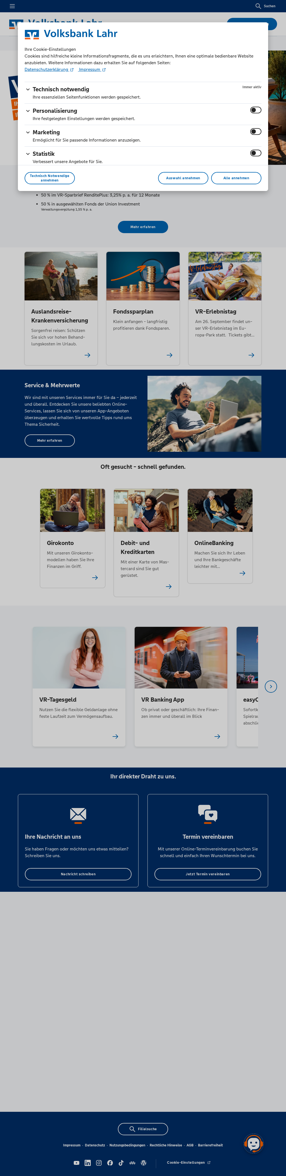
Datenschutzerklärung (47, 69)
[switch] (255, 110)
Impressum (89, 69)
